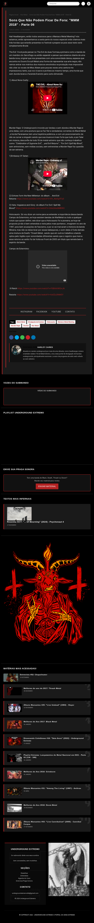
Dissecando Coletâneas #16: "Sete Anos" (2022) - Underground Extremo (54, 739)
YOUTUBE (56, 312)
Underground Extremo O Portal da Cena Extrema (54, 915)
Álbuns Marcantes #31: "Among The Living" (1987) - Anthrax (52, 788)
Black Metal (21, 322)
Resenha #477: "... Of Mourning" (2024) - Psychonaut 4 (35, 522)
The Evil (26, 326)
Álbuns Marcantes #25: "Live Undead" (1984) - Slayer (49, 705)
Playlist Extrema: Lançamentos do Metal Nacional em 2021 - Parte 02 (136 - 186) (55, 756)
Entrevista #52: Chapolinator (33, 675)
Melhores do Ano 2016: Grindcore (39, 772)
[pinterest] (28, 337)
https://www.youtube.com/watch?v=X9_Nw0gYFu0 (40, 198)
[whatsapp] (22, 337)
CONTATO (70, 312)
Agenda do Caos (24, 878)
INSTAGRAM (26, 312)
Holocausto (51, 322)
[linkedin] (33, 337)
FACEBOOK (41, 312)
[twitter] (17, 337)
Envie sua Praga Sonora (24, 881)
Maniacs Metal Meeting (66, 322)
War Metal (23, 15)
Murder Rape (15, 326)
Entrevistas (24, 876)
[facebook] (11, 337)
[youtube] (53, 918)
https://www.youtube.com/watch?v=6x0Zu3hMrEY (40, 294)
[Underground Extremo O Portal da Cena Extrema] (5, 5)
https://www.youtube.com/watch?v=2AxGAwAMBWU (40, 208)
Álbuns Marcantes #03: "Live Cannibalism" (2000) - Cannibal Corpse (52, 823)
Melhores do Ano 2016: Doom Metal (40, 805)
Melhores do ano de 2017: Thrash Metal (42, 688)
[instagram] (49, 918)
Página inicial (13, 15)
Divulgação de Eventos (36, 322)
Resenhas (24, 873)
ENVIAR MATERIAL (47, 486)
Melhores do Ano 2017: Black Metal (40, 722)
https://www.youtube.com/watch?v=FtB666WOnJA (41, 288)
